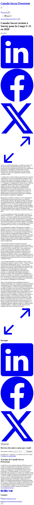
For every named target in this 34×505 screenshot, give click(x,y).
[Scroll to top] (2, 503)
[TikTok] (8, 491)
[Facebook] (2, 491)
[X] (10, 491)
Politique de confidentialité (9, 456)
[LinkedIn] (6, 491)
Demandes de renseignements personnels (11, 501)
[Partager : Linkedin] (17, 68)
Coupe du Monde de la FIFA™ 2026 (10, 19)
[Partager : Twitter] (17, 134)
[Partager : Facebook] (17, 101)
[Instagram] (4, 491)
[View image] (17, 162)
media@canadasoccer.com (9, 498)
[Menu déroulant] (9, 12)
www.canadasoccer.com (7, 487)
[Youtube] (12, 491)
